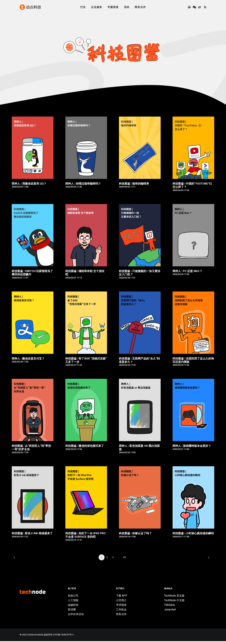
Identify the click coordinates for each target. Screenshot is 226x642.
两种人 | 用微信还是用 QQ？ (29, 183)
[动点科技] (30, 7)
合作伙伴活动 (76, 614)
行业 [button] (83, 7)
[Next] (207, 558)
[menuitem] (83, 7)
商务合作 (140, 7)
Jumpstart (170, 609)
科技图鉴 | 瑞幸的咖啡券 (134, 183)
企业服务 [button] (96, 7)
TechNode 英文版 (174, 595)
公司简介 (121, 600)
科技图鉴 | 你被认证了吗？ (135, 533)
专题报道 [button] (112, 7)
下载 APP (121, 595)
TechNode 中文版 (174, 600)
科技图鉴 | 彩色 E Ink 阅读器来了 (32, 533)
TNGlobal (169, 604)
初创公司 (73, 595)
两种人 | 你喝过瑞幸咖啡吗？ (83, 183)
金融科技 (73, 604)
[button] (189, 7)
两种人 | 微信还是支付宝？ (28, 358)
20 (124, 557)
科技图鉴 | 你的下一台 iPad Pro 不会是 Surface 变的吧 (85, 535)
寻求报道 (121, 604)
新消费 (72, 609)
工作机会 (121, 609)
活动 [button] (127, 7)
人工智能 (73, 600)
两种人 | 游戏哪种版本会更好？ (192, 445)
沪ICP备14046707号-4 (63, 634)
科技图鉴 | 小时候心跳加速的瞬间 (193, 533)
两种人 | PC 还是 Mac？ (187, 271)
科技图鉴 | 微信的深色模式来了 (84, 445)
